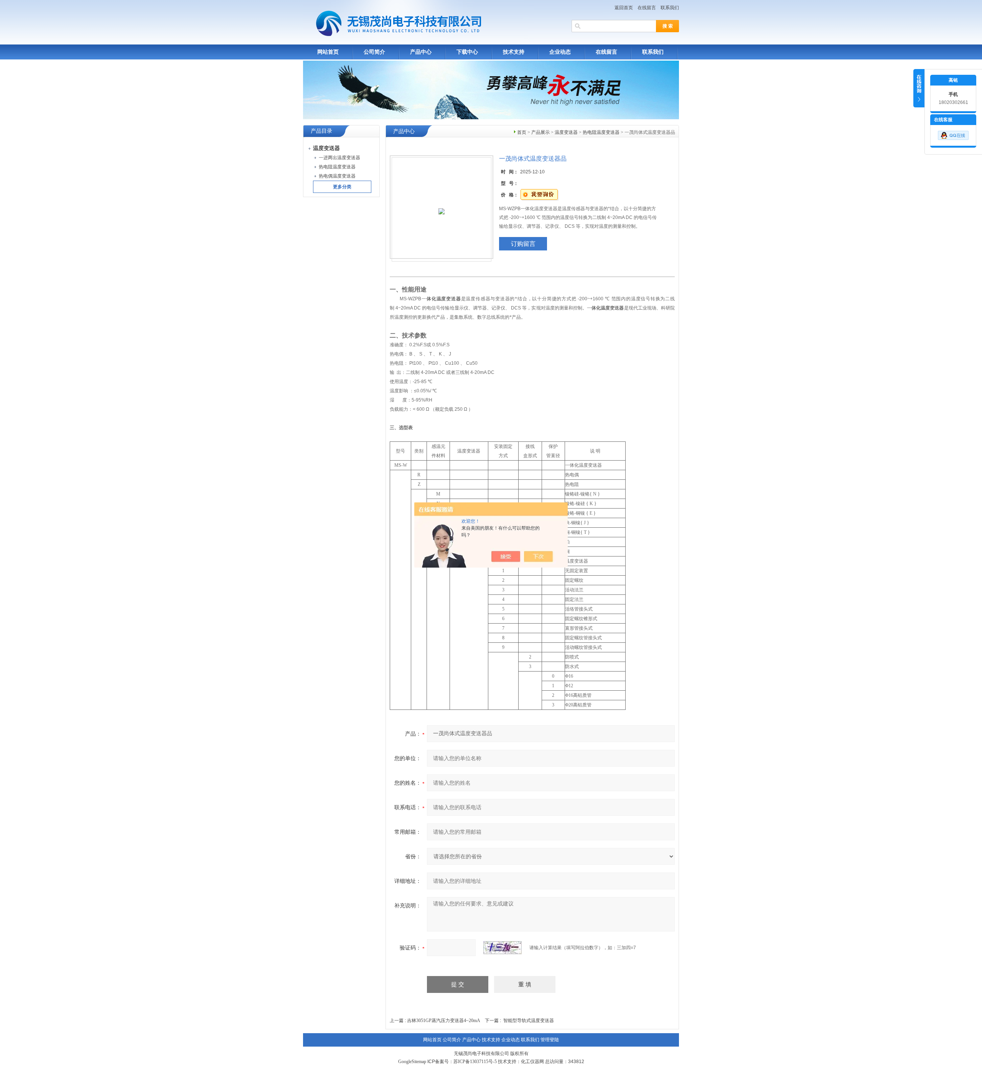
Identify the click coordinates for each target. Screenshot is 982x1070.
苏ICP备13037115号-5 (475, 1061)
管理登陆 (549, 1039)
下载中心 (467, 52)
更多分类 (342, 186)
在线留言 (647, 7)
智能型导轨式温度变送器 (528, 1020)
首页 (521, 132)
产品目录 (321, 131)
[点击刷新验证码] (502, 947)
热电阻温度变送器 (601, 132)
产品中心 (421, 52)
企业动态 (560, 52)
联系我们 (670, 7)
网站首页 (328, 52)
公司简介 (374, 52)
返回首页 (624, 7)
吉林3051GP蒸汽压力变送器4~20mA (443, 1020)
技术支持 (513, 52)
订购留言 (523, 243)
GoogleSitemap (412, 1061)
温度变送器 (566, 132)
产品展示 (540, 132)
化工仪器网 (532, 1061)
